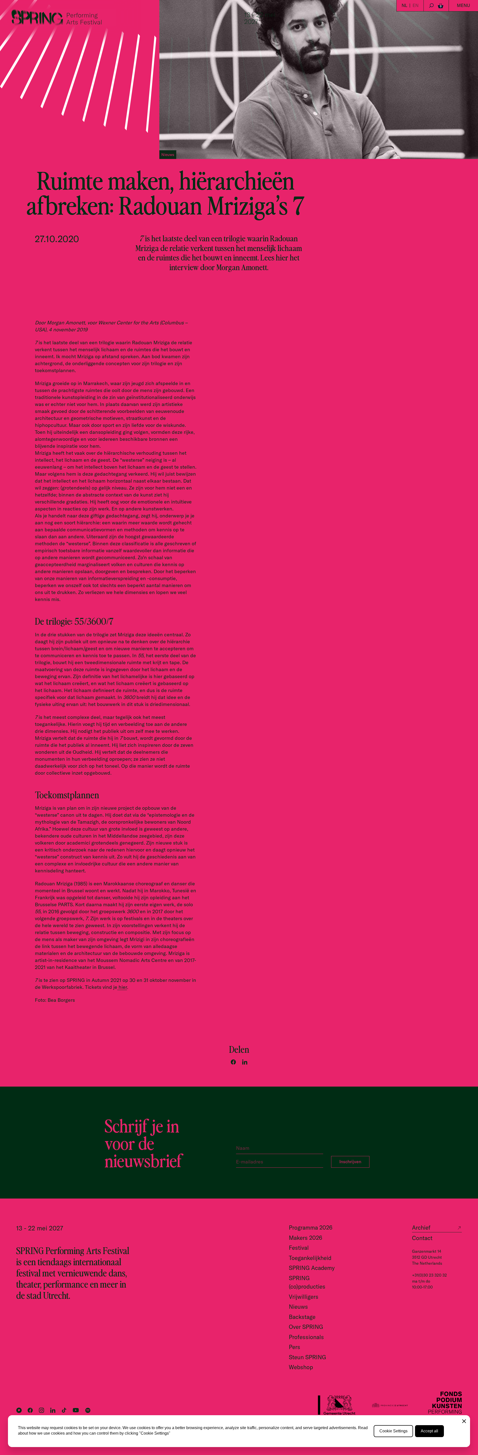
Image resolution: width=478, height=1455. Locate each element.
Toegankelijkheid (310, 1257)
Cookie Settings (393, 1431)
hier (122, 987)
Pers (294, 1347)
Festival (299, 1247)
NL (404, 5)
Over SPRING (306, 1326)
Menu (463, 5)
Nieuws (298, 1306)
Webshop (301, 1367)
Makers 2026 (305, 1237)
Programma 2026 (310, 1227)
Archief (421, 1227)
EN (415, 5)
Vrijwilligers (303, 1296)
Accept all (429, 1431)
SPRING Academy (312, 1267)
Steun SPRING (307, 1357)
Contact (422, 1238)
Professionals (306, 1337)
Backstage (302, 1316)
